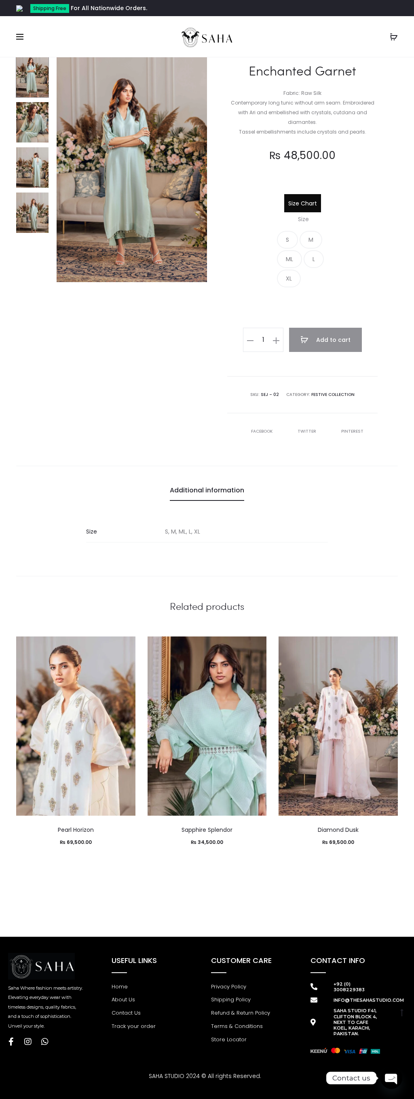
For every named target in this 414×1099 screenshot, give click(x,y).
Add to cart (333, 340)
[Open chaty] (391, 1078)
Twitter (307, 431)
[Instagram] (28, 1042)
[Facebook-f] (11, 1042)
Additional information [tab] (207, 490)
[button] (287, 240)
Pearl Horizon (76, 830)
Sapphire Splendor (207, 830)
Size (303, 219)
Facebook (262, 431)
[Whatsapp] (45, 1042)
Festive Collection (333, 394)
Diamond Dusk (338, 830)
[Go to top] (402, 1012)
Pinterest (352, 431)
